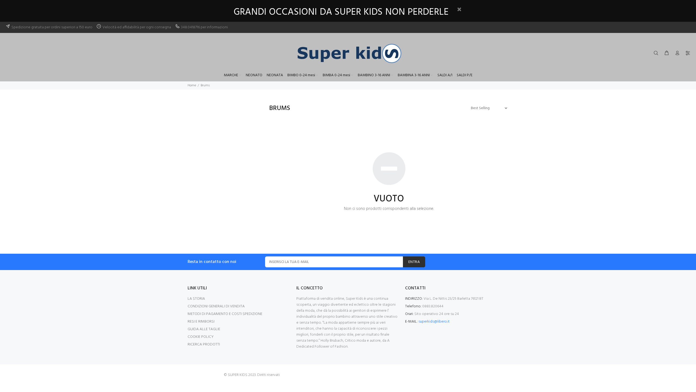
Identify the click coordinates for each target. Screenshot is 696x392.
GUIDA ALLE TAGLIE (204, 329)
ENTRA (414, 262)
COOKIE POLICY (201, 337)
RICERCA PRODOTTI (204, 344)
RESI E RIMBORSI (201, 321)
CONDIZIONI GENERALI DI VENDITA (216, 306)
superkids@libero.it (434, 321)
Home (192, 85)
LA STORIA (196, 299)
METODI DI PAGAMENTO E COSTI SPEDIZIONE (225, 314)
